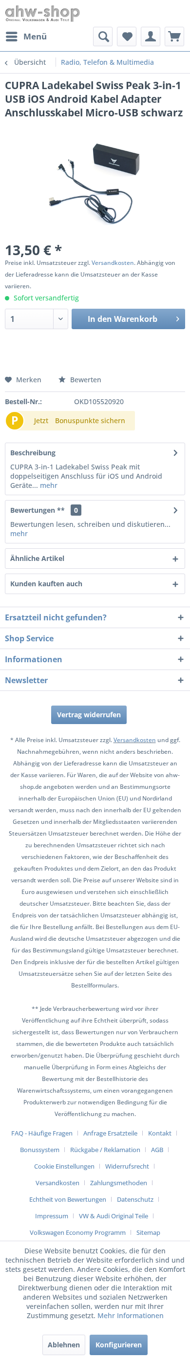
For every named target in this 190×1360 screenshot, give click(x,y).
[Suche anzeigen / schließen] (103, 36)
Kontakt (159, 1133)
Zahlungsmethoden (118, 1182)
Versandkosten (113, 263)
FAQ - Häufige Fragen (42, 1133)
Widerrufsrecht (127, 1166)
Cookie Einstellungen (64, 1166)
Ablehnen (64, 1344)
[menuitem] (26, 36)
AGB (157, 1149)
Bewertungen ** (37, 510)
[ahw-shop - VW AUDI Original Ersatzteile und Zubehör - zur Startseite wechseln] (42, 13)
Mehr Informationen (130, 1315)
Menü (35, 36)
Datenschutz (135, 1199)
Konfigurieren (118, 1344)
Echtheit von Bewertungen (67, 1199)
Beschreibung (33, 452)
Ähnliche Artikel (37, 558)
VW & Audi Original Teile (113, 1215)
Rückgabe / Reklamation (105, 1149)
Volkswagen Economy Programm (78, 1232)
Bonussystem (39, 1149)
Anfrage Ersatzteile (110, 1133)
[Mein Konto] (150, 36)
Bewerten (84, 379)
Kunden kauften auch (46, 583)
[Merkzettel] (126, 36)
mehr (47, 485)
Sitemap (148, 1232)
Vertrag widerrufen (89, 714)
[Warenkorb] (174, 36)
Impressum (51, 1215)
